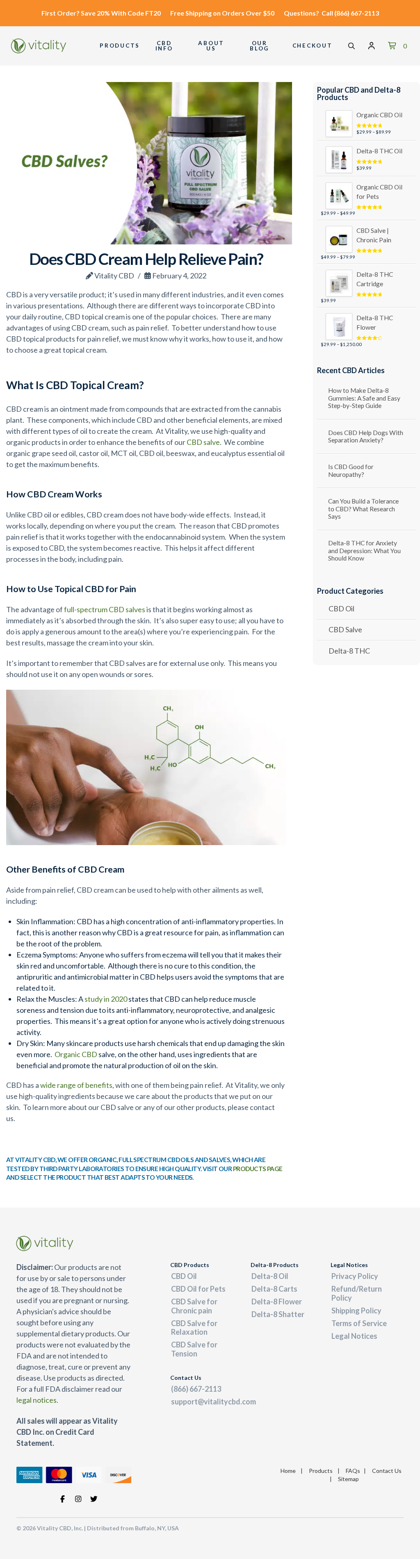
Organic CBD (76, 1054)
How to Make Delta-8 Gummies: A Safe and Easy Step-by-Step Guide (364, 398)
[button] (351, 46)
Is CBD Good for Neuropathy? (351, 470)
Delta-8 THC (349, 650)
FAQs (353, 1470)
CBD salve (203, 442)
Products (321, 1470)
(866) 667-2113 (356, 13)
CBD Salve (345, 629)
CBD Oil (341, 608)
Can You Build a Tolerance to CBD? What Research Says (363, 508)
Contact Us (387, 1470)
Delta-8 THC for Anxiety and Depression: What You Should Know (364, 550)
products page (258, 1168)
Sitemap (348, 1478)
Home (288, 1470)
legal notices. (37, 1399)
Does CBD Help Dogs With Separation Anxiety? (365, 436)
